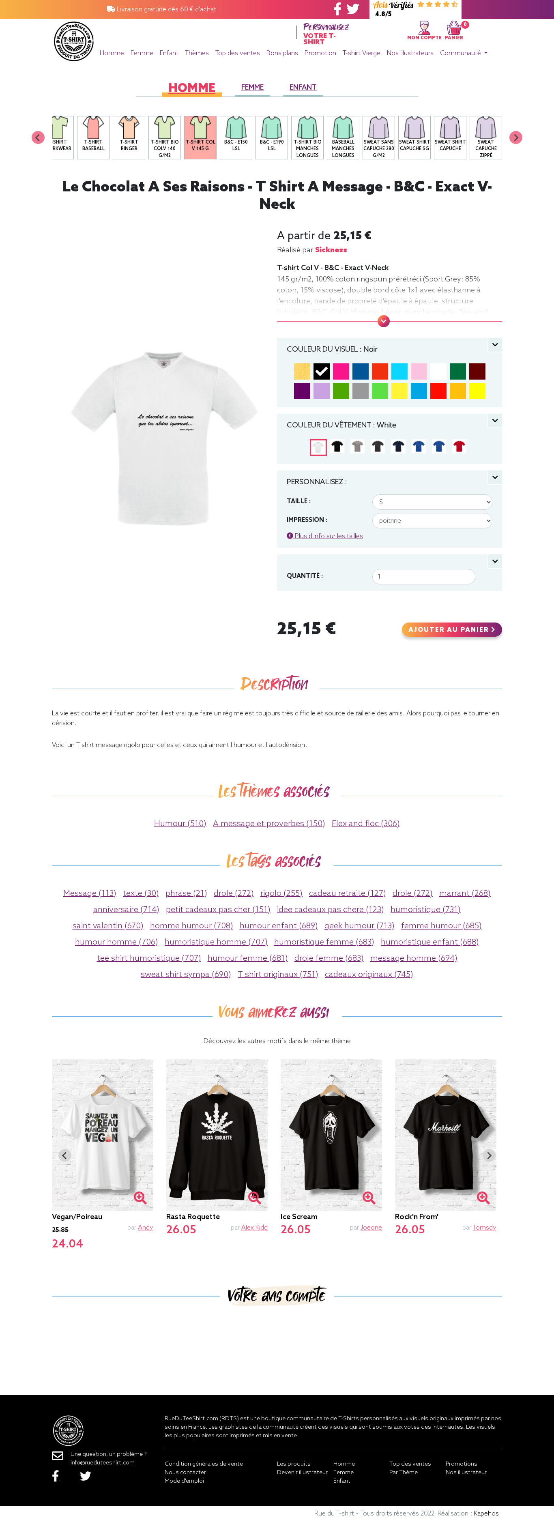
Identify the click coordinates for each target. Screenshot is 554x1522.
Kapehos (486, 1514)
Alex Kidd (254, 1228)
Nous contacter (185, 1472)
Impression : (307, 520)
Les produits (294, 1464)
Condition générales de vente (204, 1464)
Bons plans (282, 53)
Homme (112, 53)
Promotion (320, 53)
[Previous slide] (38, 137)
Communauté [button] (461, 53)
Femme (142, 53)
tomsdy (484, 1228)
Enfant (169, 53)
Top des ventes (237, 53)
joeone (371, 1228)
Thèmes (197, 53)
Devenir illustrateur (302, 1472)
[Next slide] (515, 137)
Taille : (299, 501)
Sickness (331, 250)
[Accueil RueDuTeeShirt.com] (74, 39)
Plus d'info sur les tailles (328, 536)
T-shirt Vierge (361, 53)
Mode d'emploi (184, 1481)
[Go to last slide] (64, 1155)
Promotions (461, 1464)
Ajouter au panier (449, 630)
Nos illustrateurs (410, 53)
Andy (145, 1228)
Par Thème (403, 1472)
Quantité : (305, 576)
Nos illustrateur (466, 1472)
